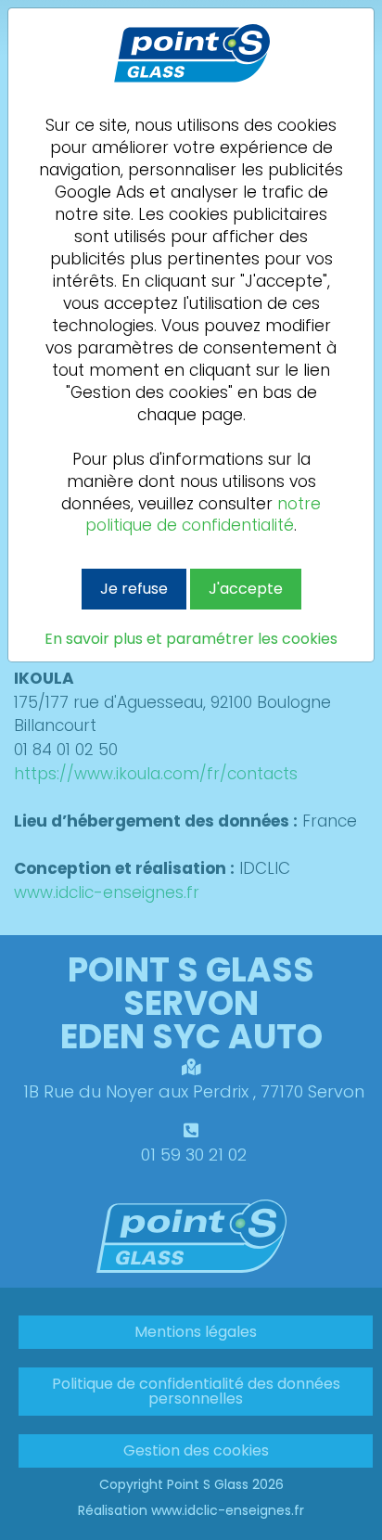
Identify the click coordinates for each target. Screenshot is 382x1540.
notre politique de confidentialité (203, 515)
